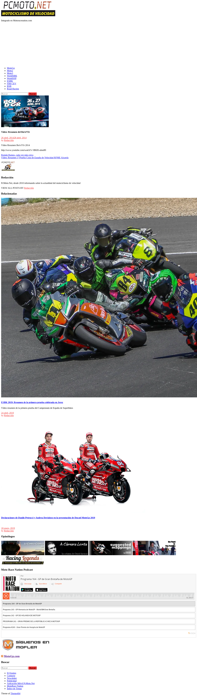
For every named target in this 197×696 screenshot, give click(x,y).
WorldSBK (12, 76)
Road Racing (13, 89)
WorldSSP (11, 78)
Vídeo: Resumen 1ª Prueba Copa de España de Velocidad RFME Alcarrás (35, 157)
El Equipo (11, 673)
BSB (9, 86)
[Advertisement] (98, 44)
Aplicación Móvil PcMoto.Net (21, 683)
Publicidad (12, 681)
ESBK (10, 81)
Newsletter (12, 678)
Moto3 (10, 73)
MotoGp (11, 68)
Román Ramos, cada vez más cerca (17, 155)
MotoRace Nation (15, 686)
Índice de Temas (14, 688)
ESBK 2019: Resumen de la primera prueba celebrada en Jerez (32, 402)
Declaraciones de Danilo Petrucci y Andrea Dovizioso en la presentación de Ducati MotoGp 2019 (48, 517)
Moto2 (10, 70)
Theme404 (15, 693)
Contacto (11, 675)
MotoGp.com (12, 656)
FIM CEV (11, 83)
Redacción (9, 140)
